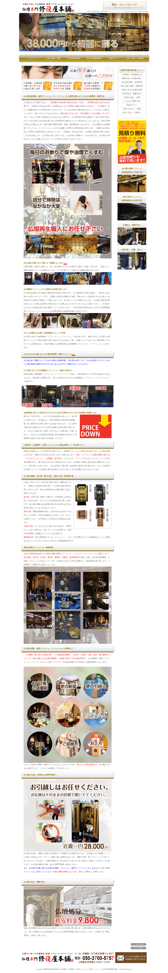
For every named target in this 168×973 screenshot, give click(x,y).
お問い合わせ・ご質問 (132, 109)
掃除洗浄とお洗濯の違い (132, 78)
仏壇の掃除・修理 (53, 58)
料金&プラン (132, 105)
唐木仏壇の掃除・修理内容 (132, 86)
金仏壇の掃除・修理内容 (132, 82)
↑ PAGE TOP (138, 944)
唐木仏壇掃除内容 (94, 58)
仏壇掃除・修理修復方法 (132, 75)
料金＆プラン (114, 58)
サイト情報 (138, 948)
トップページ (32, 58)
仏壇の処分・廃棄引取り (132, 94)
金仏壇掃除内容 (73, 58)
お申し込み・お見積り (135, 58)
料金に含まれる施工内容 (132, 90)
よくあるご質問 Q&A (132, 101)
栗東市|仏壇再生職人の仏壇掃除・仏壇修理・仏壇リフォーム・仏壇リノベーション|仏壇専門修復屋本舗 (80, 969)
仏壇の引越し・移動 (132, 97)
